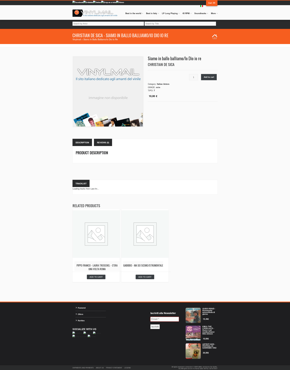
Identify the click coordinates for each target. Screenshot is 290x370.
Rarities (81, 320)
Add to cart (209, 77)
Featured (81, 307)
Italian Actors (163, 83)
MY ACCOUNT (179, 6)
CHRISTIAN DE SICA (161, 64)
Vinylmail (76, 39)
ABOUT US (125, 6)
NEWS (137, 6)
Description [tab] (82, 142)
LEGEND (165, 6)
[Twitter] (97, 2)
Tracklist (81, 183)
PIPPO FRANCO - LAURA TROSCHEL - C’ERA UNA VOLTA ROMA (97, 267)
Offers (80, 314)
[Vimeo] (120, 2)
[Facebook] (77, 2)
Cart (210, 3)
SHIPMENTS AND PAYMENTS (83, 368)
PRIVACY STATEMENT (114, 368)
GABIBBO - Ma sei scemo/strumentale (143, 265)
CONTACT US (151, 6)
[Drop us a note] (108, 2)
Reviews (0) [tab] (103, 142)
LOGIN (193, 6)
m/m (158, 87)
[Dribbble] (88, 2)
